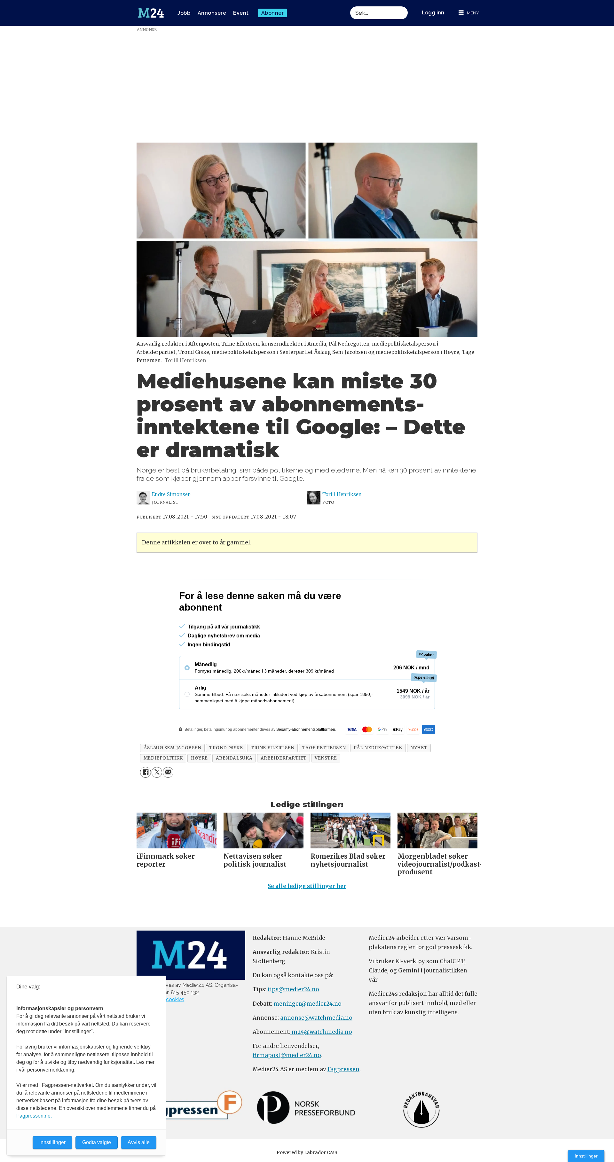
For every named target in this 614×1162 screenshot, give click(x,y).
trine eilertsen (272, 748)
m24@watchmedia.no (321, 1031)
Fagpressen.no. (34, 1116)
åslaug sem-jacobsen (172, 748)
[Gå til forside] (151, 13)
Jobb (183, 13)
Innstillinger (586, 1155)
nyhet (418, 748)
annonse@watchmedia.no (316, 1017)
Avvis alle (139, 1142)
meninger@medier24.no (307, 1003)
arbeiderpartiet (284, 758)
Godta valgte (96, 1142)
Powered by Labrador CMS (307, 1152)
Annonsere (212, 13)
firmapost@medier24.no (287, 1055)
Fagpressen (343, 1069)
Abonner (272, 13)
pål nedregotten (378, 748)
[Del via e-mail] (168, 772)
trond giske (226, 748)
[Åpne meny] (469, 13)
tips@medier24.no (293, 989)
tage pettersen (324, 748)
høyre (199, 758)
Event (241, 13)
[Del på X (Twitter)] (157, 772)
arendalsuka (234, 758)
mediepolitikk (163, 758)
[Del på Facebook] (145, 772)
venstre (326, 758)
